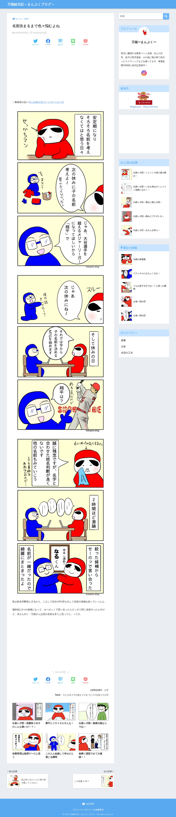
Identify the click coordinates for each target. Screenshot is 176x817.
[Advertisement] (60, 69)
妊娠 (98, 695)
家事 (123, 340)
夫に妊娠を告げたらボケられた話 (46, 102)
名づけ (89, 695)
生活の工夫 (127, 353)
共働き (78, 695)
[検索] (166, 16)
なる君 (68, 695)
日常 (106, 690)
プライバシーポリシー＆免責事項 (88, 810)
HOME (89, 804)
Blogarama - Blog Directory (144, 106)
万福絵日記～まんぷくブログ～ (31, 4)
